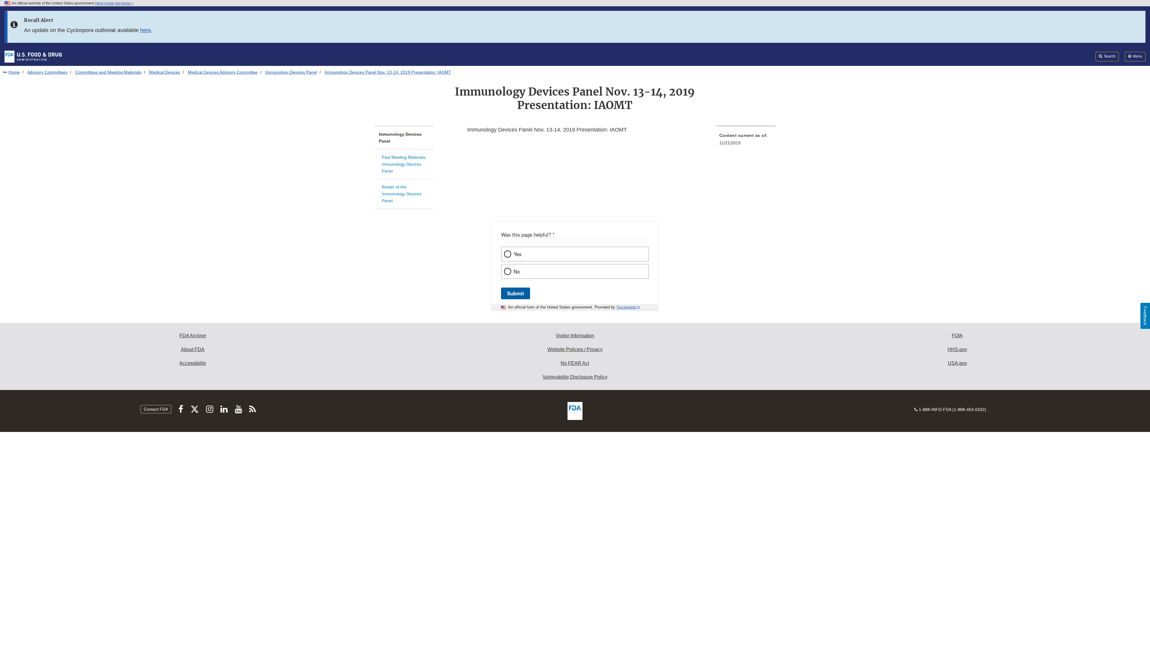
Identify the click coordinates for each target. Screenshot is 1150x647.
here (145, 30)
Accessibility (192, 363)
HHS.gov (957, 349)
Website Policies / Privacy (575, 349)
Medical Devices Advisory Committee (223, 72)
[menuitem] (746, 141)
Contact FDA (156, 409)
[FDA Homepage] (33, 56)
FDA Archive (192, 335)
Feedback (1145, 315)
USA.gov (957, 363)
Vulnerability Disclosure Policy (575, 377)
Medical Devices (164, 72)
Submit (515, 293)
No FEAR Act (575, 363)
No (517, 271)
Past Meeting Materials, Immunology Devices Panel (404, 164)
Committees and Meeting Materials (108, 72)
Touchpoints (626, 307)
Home (14, 72)
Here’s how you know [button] (113, 3)
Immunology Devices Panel (291, 72)
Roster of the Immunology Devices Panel (401, 194)
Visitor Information (575, 335)
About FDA (193, 349)
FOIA (957, 335)
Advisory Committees (47, 72)
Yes (517, 254)
